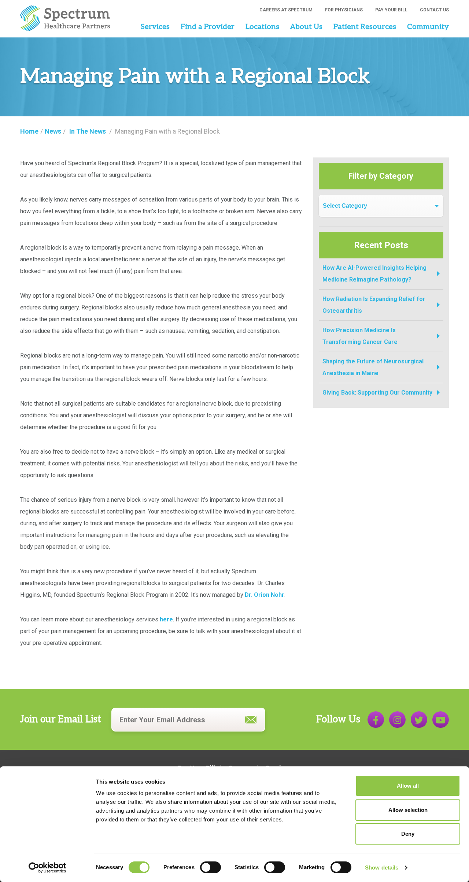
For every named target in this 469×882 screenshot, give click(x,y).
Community (428, 26)
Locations (262, 26)
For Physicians (344, 9)
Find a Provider (207, 26)
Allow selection (408, 810)
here (166, 619)
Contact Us (434, 9)
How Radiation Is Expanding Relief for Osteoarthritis (373, 304)
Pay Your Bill (391, 9)
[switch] (210, 867)
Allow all (408, 786)
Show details (381, 867)
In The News (87, 131)
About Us (306, 26)
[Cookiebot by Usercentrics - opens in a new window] (47, 867)
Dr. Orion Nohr (264, 594)
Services (155, 26)
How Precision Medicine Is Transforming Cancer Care (360, 336)
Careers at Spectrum (286, 9)
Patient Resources (364, 26)
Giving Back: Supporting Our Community (377, 392)
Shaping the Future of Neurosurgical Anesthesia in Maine (373, 367)
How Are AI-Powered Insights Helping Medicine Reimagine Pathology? (374, 273)
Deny (407, 834)
